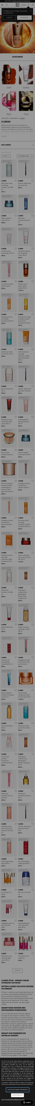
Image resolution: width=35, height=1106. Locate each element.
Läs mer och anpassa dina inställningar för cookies (12, 1099)
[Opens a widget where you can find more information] (27, 1102)
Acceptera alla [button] (17, 1095)
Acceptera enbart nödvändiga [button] (17, 1089)
